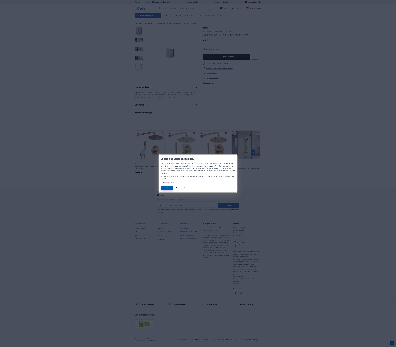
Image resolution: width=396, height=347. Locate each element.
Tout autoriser (167, 188)
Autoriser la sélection (182, 188)
